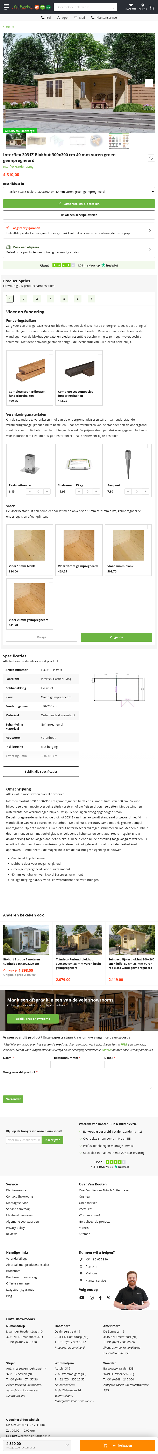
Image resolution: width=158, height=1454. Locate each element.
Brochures (13, 1271)
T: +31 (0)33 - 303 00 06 (119, 1342)
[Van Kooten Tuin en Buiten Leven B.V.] (31, 7)
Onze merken (88, 1203)
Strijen (10, 1363)
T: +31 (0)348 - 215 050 (118, 1379)
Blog (9, 1296)
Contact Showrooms (20, 1196)
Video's (84, 1228)
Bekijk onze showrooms (33, 1019)
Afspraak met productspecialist (27, 1265)
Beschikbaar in (13, 184)
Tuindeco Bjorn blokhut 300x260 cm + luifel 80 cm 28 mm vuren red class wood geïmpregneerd (131, 964)
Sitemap (84, 1234)
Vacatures (86, 1209)
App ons (91, 1266)
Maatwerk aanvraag (19, 1215)
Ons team (85, 1196)
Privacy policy (15, 1228)
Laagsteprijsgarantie (20, 1289)
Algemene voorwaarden (22, 1221)
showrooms (106, 1138)
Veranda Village (17, 1258)
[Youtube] (82, 1298)
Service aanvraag (18, 1209)
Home (10, 27)
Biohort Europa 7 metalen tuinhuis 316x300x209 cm (21, 961)
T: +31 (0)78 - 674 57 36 (22, 1379)
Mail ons (91, 1273)
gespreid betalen (110, 1131)
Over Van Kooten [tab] (93, 1184)
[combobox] (85, 7)
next (154, 953)
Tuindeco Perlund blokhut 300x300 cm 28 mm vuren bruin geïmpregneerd (78, 964)
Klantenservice (16, 1190)
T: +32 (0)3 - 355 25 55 (70, 1379)
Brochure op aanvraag (21, 1277)
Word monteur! (89, 1215)
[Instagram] (91, 1298)
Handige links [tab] (17, 1252)
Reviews (11, 1234)
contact (106, 1050)
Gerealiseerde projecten (95, 1221)
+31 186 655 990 (97, 1259)
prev (4, 953)
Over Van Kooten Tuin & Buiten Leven (104, 1190)
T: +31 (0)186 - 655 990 (21, 1342)
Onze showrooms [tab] (20, 1319)
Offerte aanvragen (18, 1283)
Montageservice (17, 1203)
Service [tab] (12, 1184)
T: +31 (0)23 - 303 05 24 (70, 1342)
